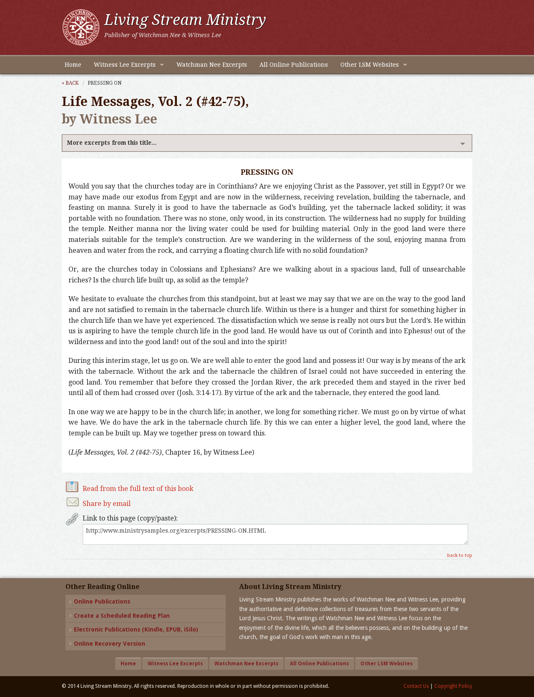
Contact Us (416, 686)
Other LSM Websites (369, 64)
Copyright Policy (453, 686)
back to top (459, 555)
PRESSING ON (104, 83)
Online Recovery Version (109, 643)
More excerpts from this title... (111, 142)
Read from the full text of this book (138, 489)
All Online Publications (293, 64)
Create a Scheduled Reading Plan (122, 615)
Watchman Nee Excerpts (211, 64)
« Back (70, 83)
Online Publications (102, 601)
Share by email (107, 504)
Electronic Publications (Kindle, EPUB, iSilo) (136, 629)
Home (73, 64)
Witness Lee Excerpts (125, 64)
